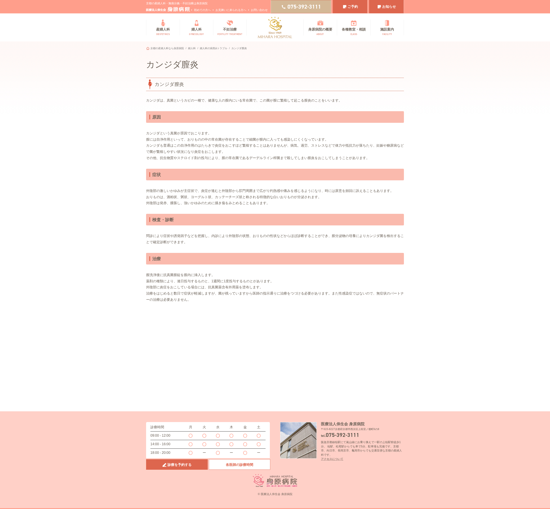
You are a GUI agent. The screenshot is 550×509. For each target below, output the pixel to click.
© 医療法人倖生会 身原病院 (275, 494)
